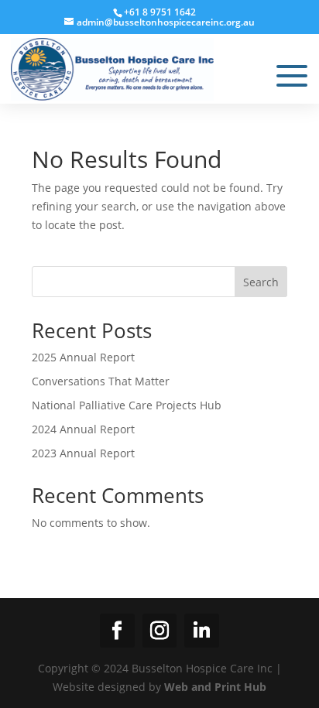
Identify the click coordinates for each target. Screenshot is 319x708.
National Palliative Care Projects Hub (126, 405)
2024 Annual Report (83, 429)
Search (261, 282)
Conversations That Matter (101, 381)
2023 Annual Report (83, 453)
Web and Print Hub (215, 686)
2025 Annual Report (83, 357)
